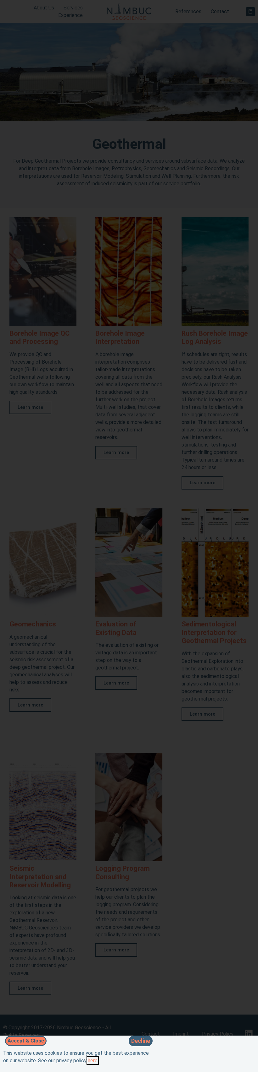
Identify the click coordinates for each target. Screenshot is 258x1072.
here (93, 1061)
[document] (129, 536)
